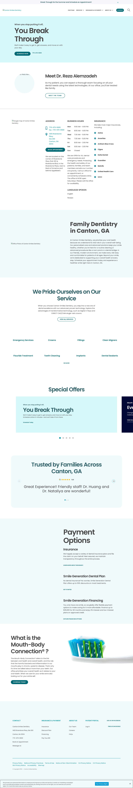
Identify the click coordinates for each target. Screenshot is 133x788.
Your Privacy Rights (102, 784)
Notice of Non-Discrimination (66, 763)
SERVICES (79, 10)
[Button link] (128, 10)
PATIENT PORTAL (92, 720)
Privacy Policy (17, 763)
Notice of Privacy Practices (33, 763)
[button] (60, 438)
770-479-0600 (55, 127)
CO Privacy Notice (99, 763)
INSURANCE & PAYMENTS (93, 10)
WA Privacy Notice (19, 765)
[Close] (130, 784)
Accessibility (31, 765)
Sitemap (41, 765)
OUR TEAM (71, 10)
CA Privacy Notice (84, 763)
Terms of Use (49, 763)
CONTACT (17, 720)
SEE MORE (66, 363)
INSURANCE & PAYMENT (51, 720)
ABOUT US (108, 10)
